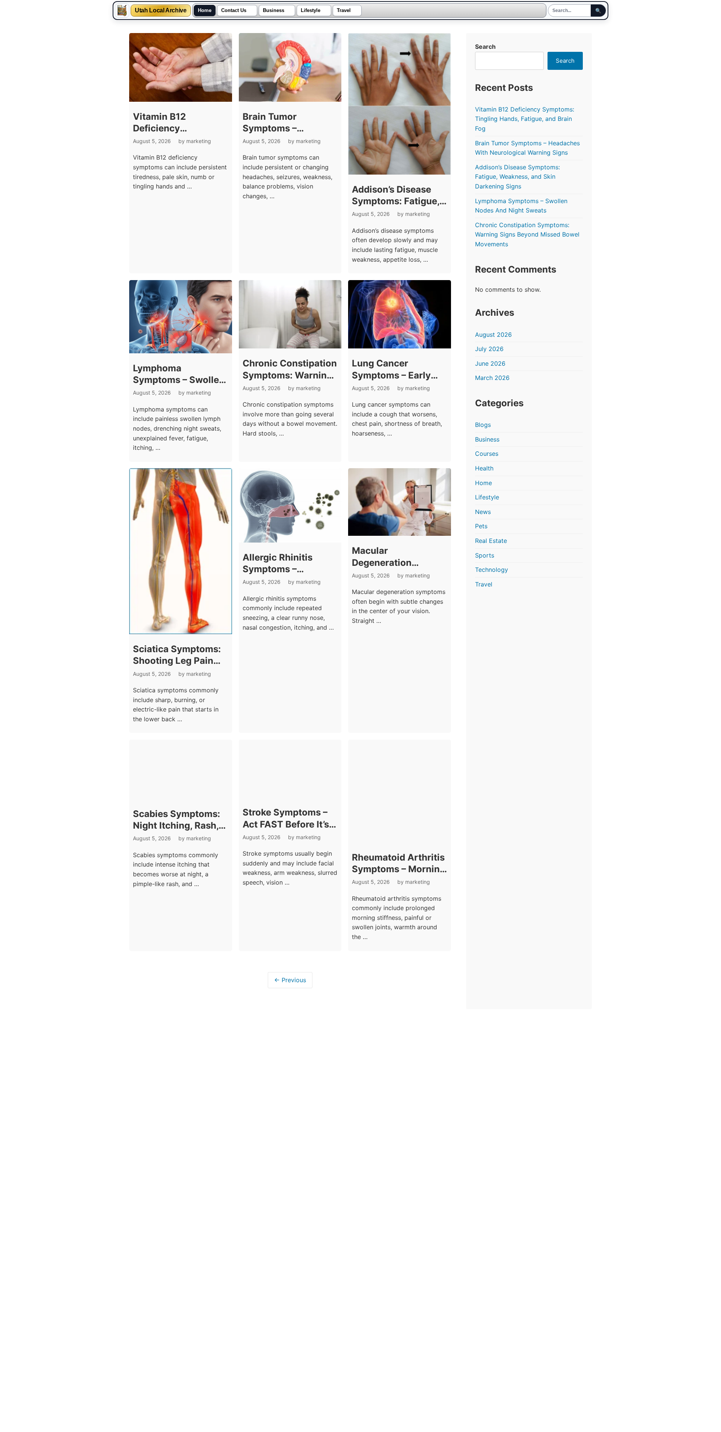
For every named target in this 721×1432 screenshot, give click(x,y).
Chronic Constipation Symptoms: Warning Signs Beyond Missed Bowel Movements (527, 234)
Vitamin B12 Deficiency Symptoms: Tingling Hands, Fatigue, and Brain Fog (524, 119)
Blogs (483, 424)
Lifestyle (310, 10)
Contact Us (233, 10)
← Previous (290, 980)
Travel (344, 10)
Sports (484, 555)
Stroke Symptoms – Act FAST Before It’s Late (286, 824)
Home (204, 10)
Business (273, 10)
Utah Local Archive (161, 11)
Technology (491, 569)
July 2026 (489, 349)
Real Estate (491, 540)
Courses (486, 453)
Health (484, 468)
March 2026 (492, 377)
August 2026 (493, 334)
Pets (481, 526)
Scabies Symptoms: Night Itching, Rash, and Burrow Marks (176, 825)
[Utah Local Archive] (122, 10)
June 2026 (490, 363)
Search (485, 46)
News (483, 512)
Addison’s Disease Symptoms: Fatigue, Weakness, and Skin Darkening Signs (517, 176)
